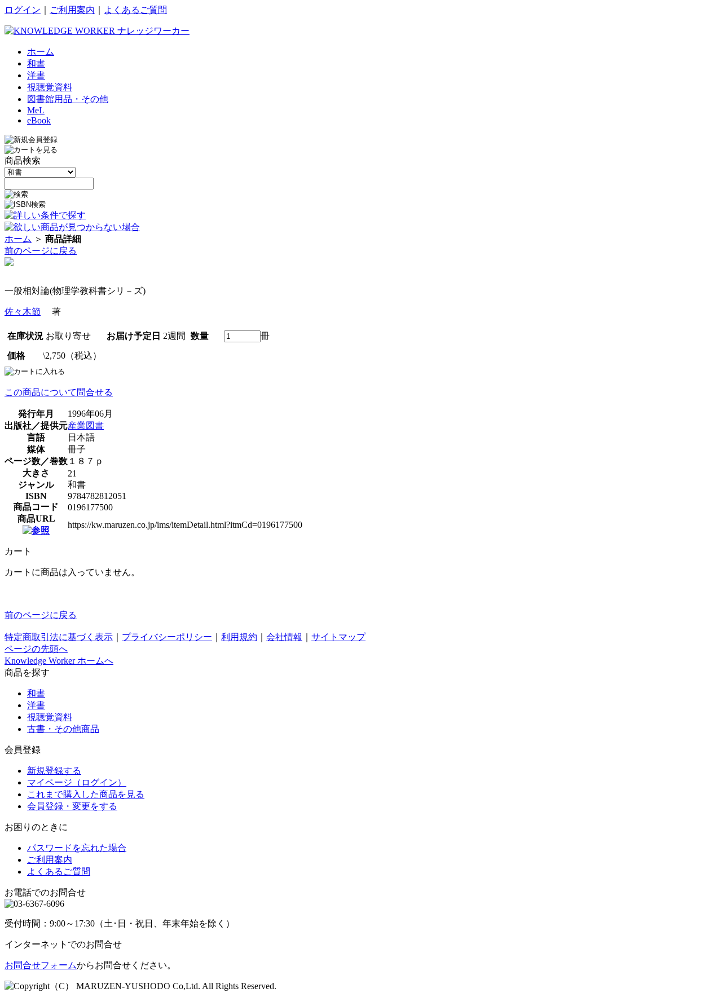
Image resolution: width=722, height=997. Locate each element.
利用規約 (239, 637)
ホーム (18, 239)
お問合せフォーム (41, 965)
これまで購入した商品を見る (85, 794)
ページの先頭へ (36, 649)
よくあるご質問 (135, 10)
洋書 (36, 705)
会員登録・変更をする (72, 806)
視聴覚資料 (49, 717)
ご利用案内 (72, 10)
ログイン (23, 10)
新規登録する (54, 770)
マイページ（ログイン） (76, 782)
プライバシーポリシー (167, 637)
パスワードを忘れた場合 (76, 848)
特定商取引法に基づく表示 (59, 637)
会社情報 (284, 637)
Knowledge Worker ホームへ (59, 660)
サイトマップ (338, 637)
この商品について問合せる (59, 392)
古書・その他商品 (63, 729)
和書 (36, 693)
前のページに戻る (41, 250)
